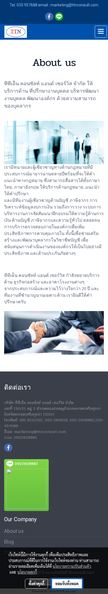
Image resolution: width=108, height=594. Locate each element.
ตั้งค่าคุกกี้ (36, 583)
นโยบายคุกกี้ (27, 571)
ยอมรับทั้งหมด (67, 583)
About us (14, 531)
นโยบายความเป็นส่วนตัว (72, 566)
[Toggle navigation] (101, 32)
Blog (9, 542)
